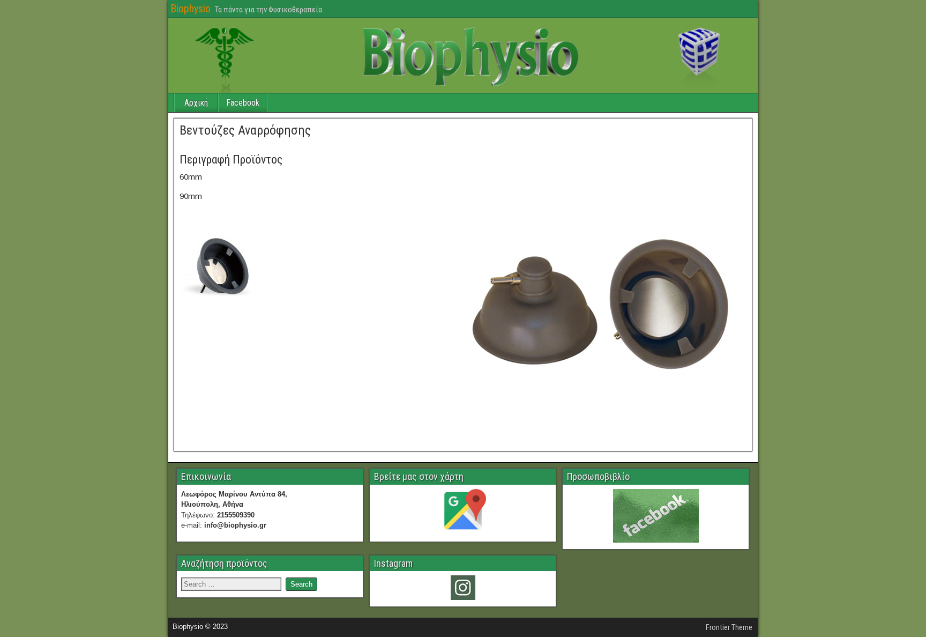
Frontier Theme (729, 627)
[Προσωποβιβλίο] (655, 516)
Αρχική (196, 103)
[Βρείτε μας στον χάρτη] (462, 512)
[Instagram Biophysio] (462, 587)
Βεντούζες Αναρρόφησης (245, 130)
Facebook (242, 103)
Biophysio (190, 8)
